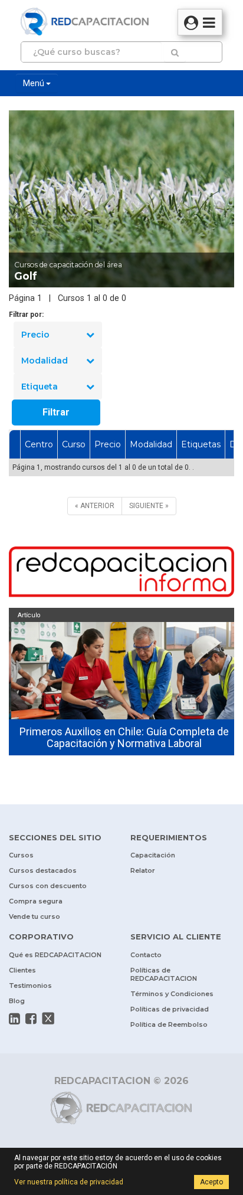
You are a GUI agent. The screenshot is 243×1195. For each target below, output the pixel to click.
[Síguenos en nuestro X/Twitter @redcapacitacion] (48, 1019)
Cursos (21, 855)
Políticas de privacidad (169, 1009)
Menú (34, 83)
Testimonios (30, 985)
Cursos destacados (43, 870)
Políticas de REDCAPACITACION (163, 974)
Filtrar (56, 412)
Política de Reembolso (169, 1024)
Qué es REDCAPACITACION (55, 955)
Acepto (211, 1182)
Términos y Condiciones (172, 994)
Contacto (146, 955)
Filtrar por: (26, 314)
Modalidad (44, 360)
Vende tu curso (34, 916)
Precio (35, 334)
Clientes (22, 970)
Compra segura (36, 901)
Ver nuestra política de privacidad (68, 1182)
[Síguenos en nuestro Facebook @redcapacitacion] (31, 1019)
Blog (17, 1001)
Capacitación (152, 855)
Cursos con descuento (48, 886)
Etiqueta (39, 386)
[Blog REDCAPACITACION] (121, 573)
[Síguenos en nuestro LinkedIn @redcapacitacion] (14, 1019)
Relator (142, 870)
